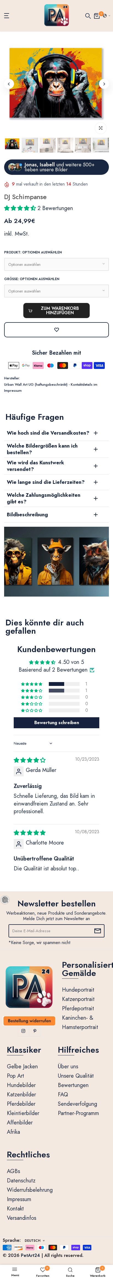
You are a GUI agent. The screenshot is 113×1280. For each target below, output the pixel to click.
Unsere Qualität (76, 1076)
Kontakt (15, 1209)
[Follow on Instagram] (23, 1030)
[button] (106, 16)
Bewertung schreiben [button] (56, 722)
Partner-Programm (78, 1113)
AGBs (13, 1171)
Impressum (19, 1199)
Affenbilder (20, 1123)
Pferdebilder (21, 1104)
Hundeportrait (78, 990)
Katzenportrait (78, 999)
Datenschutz (21, 1181)
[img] (30, 760)
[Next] (104, 84)
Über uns (68, 1067)
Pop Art (15, 1076)
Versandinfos (21, 1218)
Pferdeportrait (78, 1009)
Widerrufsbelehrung (30, 1190)
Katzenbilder (21, 1095)
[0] (97, 15)
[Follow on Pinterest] (34, 1030)
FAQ (63, 1095)
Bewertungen (73, 1085)
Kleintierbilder (23, 1113)
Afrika (13, 1132)
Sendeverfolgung (77, 1104)
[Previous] (9, 84)
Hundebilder (21, 1085)
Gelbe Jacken (22, 1067)
